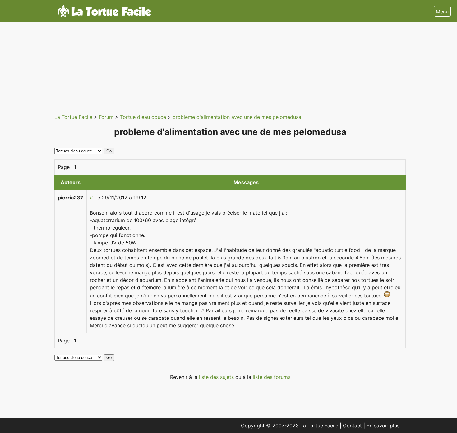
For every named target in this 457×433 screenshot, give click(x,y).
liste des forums (271, 377)
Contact (353, 425)
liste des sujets (217, 377)
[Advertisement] (225, 65)
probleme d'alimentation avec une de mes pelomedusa (237, 117)
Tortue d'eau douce (144, 117)
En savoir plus (383, 425)
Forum (107, 117)
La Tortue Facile (74, 117)
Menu (442, 11)
